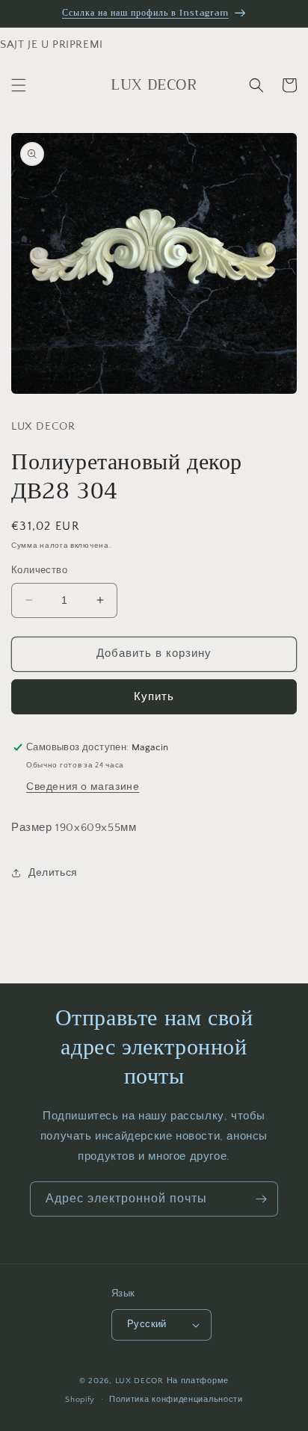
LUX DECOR (141, 1380)
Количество (39, 570)
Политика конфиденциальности (176, 1399)
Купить (154, 696)
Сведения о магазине (82, 787)
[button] (18, 85)
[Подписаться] (260, 1199)
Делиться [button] (53, 873)
